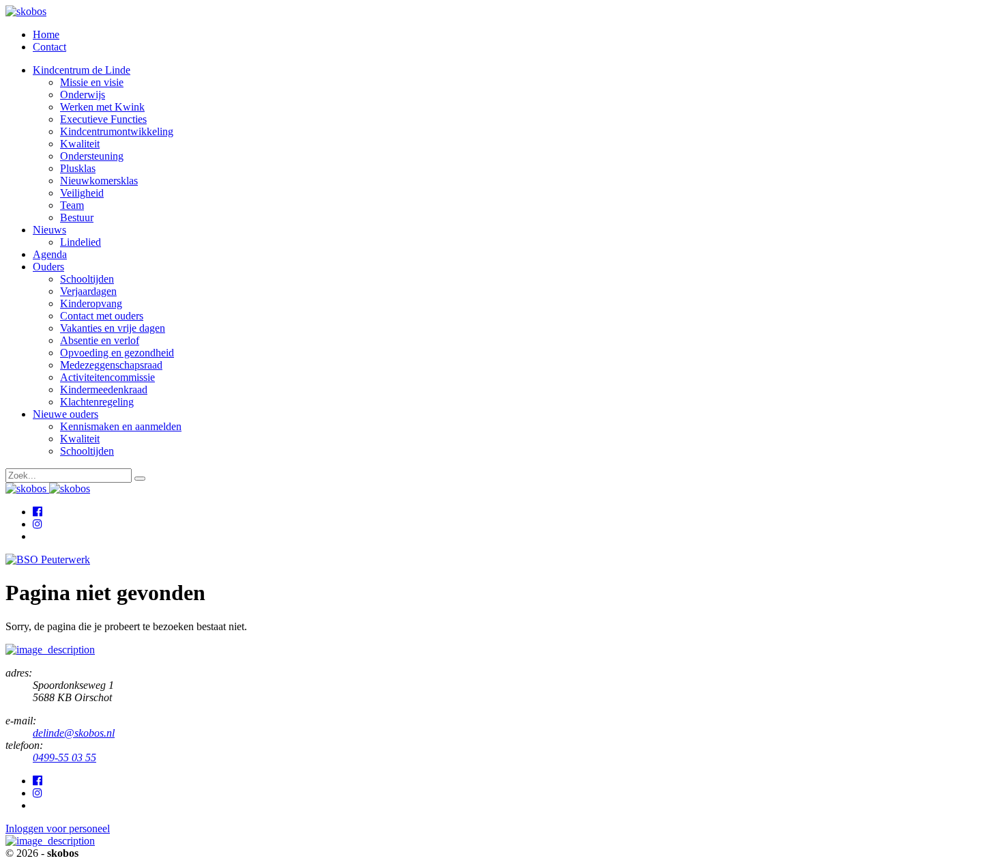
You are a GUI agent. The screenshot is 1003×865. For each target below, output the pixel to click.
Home (46, 34)
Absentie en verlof (99, 340)
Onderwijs (82, 94)
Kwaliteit (80, 144)
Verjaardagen (88, 291)
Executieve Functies (103, 119)
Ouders (48, 266)
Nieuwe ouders (65, 414)
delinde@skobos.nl (74, 733)
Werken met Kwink (102, 107)
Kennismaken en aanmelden (120, 426)
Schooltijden (87, 279)
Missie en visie (91, 82)
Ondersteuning (91, 156)
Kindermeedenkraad (103, 389)
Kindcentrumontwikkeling (116, 131)
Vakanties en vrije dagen (112, 328)
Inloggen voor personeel (57, 828)
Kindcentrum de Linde (81, 70)
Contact (49, 47)
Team (72, 205)
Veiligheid (82, 193)
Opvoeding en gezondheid (117, 352)
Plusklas (78, 168)
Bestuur (76, 217)
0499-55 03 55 (64, 757)
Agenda (50, 254)
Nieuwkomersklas (99, 180)
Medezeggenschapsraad (111, 365)
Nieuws (49, 230)
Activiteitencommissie (107, 377)
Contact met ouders (101, 316)
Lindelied (80, 242)
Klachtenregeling (97, 402)
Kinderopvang (91, 303)
